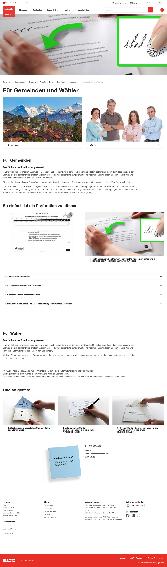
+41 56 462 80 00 (10, 515)
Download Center (10, 529)
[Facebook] (127, 516)
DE (160, 3)
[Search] (150, 9)
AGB (132, 558)
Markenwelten (8, 533)
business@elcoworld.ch (12, 513)
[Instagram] (138, 516)
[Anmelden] (156, 10)
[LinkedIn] (133, 516)
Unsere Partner (9, 525)
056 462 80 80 (95, 446)
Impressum (124, 558)
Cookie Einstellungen (156, 558)
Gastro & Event (50, 511)
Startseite (6, 82)
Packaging (48, 508)
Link (150, 282)
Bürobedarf (48, 505)
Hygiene (47, 514)
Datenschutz (141, 558)
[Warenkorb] (162, 10)
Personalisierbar (50, 517)
